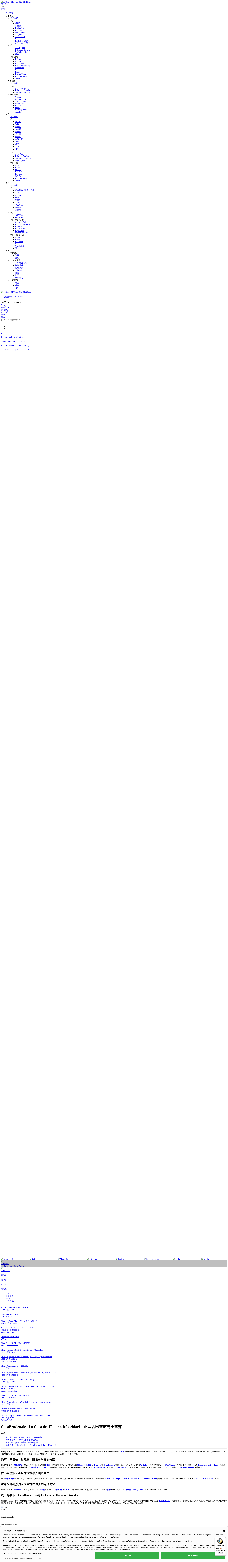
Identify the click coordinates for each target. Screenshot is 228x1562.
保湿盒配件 (20, 139)
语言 (17, 285)
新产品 (8, 1294)
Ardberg (18, 237)
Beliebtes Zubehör (22, 156)
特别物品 (9, 1299)
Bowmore (19, 242)
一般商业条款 (21, 263)
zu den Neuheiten (7, 1332)
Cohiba (18, 61)
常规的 (18, 23)
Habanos (18, 174)
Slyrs (17, 248)
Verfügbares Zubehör (23, 158)
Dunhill (18, 170)
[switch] (220, 1553)
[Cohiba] (176, 1259)
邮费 (17, 273)
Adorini (18, 165)
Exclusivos (22, 41)
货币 (17, 288)
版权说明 (19, 265)
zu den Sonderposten (9, 1391)
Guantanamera (20, 99)
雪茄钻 (18, 127)
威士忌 (18, 208)
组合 (17, 54)
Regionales (19, 28)
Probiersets (19, 217)
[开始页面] (16, 2)
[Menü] (224, 1538)
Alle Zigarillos (20, 88)
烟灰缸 (18, 122)
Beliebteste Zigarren (22, 50)
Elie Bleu (18, 172)
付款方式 (19, 270)
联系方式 (19, 278)
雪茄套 (18, 132)
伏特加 (18, 210)
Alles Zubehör (20, 154)
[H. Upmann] (92, 1259)
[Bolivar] (33, 1259)
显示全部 (14, 18)
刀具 (17, 147)
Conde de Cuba (21, 222)
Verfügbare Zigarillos (23, 92)
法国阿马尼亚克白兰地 (24, 190)
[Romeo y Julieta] (8, 1259)
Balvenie (18, 240)
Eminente (18, 226)
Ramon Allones (21, 74)
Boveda (18, 168)
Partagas (18, 70)
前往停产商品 (6, 1420)
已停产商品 (10, 1301)
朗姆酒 (18, 203)
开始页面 (9, 13)
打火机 (18, 134)
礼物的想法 (20, 160)
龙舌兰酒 (19, 205)
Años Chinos (20, 37)
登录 (17, 255)
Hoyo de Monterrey (22, 66)
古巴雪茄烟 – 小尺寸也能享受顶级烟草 (22, 1440)
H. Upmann (19, 63)
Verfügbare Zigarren (22, 52)
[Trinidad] (205, 1259)
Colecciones (22, 43)
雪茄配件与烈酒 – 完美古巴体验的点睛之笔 (24, 1442)
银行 (17, 124)
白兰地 (18, 195)
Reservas (18, 30)
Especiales (19, 39)
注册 (17, 258)
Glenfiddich (19, 246)
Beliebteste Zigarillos (23, 90)
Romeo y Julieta (21, 76)
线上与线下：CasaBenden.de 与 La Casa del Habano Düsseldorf (31, 1445)
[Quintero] (120, 1259)
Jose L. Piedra (20, 101)
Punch (17, 72)
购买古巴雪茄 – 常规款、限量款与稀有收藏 (24, 1437)
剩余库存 (9, 1296)
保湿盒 (18, 137)
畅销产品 (19, 215)
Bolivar (18, 59)
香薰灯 (18, 129)
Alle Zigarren (20, 48)
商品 (17, 144)
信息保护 (19, 268)
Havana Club (20, 228)
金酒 (17, 198)
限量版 (18, 26)
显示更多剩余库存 (8, 1361)
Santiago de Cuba (21, 233)
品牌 (17, 193)
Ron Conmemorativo (23, 224)
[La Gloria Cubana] (152, 1259)
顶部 (17, 149)
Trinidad (18, 78)
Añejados (18, 35)
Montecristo (19, 68)
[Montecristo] (63, 1259)
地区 (17, 283)
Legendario (19, 231)
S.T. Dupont (19, 176)
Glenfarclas (19, 244)
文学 (17, 142)
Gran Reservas (20, 32)
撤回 (17, 275)
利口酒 (18, 200)
